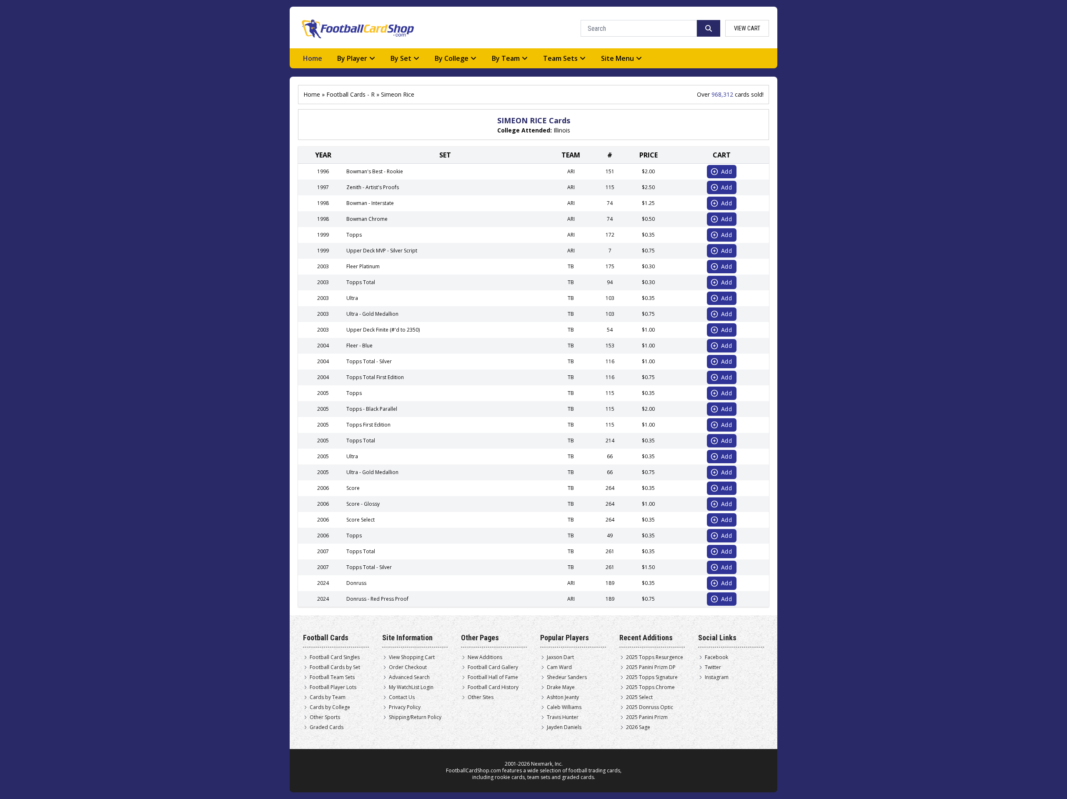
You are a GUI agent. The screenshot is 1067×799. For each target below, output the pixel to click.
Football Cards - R (350, 94)
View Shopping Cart (412, 657)
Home (312, 58)
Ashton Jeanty (563, 697)
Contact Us (402, 697)
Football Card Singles (335, 657)
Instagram (717, 677)
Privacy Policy (405, 707)
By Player (352, 58)
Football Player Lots (333, 687)
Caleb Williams (564, 707)
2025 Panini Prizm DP (651, 667)
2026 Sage (638, 727)
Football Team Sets (332, 677)
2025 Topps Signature (652, 677)
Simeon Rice (397, 94)
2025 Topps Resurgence (654, 657)
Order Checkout (408, 667)
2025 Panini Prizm (647, 717)
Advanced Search (409, 677)
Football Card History (493, 687)
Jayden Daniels (564, 727)
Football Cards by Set (335, 667)
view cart (747, 28)
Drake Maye (561, 687)
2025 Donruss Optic (649, 707)
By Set (401, 58)
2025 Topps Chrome (650, 687)
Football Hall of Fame (493, 677)
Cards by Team (328, 697)
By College (451, 58)
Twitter (713, 667)
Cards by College (330, 707)
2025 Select (639, 697)
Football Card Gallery (493, 667)
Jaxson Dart (560, 657)
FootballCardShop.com (473, 770)
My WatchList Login (411, 687)
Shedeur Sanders (567, 677)
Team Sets (560, 58)
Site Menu (617, 58)
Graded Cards (326, 727)
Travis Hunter (563, 717)
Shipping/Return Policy (415, 717)
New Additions (485, 657)
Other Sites (480, 697)
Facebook (716, 657)
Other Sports (325, 717)
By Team (506, 58)
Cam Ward (559, 667)
